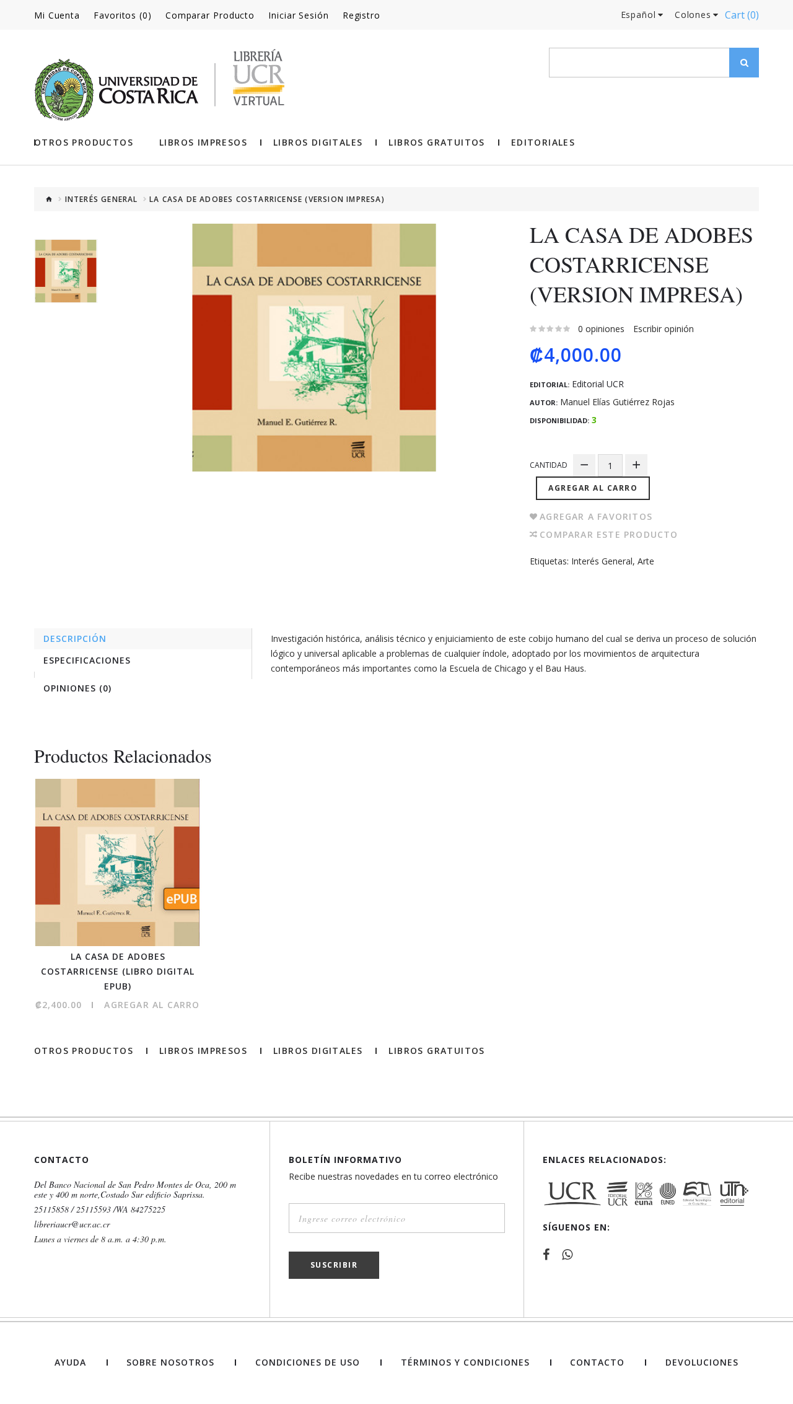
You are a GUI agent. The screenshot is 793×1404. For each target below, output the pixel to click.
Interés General (101, 199)
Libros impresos (203, 142)
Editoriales (543, 142)
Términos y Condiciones (465, 1362)
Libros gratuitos (436, 142)
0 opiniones (601, 329)
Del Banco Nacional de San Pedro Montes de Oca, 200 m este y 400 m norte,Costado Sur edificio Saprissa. (135, 1190)
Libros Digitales (317, 142)
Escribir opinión (663, 329)
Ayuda (70, 1362)
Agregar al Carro (592, 488)
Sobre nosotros (170, 1362)
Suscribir (334, 1265)
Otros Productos (83, 142)
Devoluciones (701, 1362)
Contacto (597, 1362)
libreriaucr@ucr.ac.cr (72, 1224)
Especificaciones (87, 660)
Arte (645, 561)
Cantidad (548, 465)
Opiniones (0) (77, 688)
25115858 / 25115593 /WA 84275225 (99, 1209)
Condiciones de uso (307, 1362)
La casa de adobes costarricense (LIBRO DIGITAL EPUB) (118, 971)
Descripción (75, 638)
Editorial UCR (598, 384)
